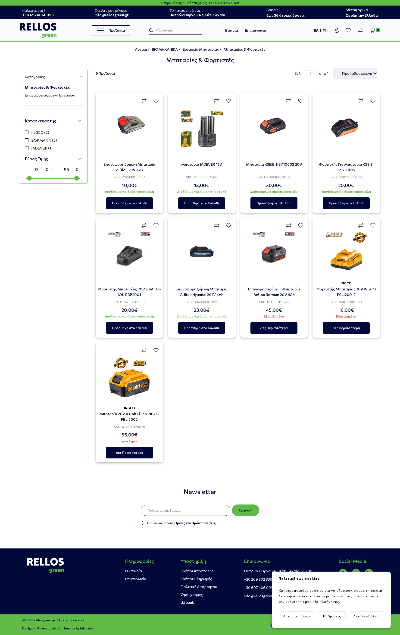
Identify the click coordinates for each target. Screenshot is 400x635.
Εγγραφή (245, 510)
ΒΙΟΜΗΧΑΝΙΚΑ (165, 49)
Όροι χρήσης (192, 594)
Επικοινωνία (255, 30)
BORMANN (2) (44, 140)
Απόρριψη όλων (297, 616)
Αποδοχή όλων (366, 616)
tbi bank (187, 602)
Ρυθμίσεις (332, 616)
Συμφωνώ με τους (181, 523)
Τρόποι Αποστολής (197, 571)
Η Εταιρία (133, 571)
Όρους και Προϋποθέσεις (195, 523)
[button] (54, 77)
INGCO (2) (40, 132)
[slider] (29, 178)
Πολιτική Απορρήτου (199, 586)
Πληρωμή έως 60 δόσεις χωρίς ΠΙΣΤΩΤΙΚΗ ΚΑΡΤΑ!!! (200, 3)
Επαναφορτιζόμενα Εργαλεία (50, 95)
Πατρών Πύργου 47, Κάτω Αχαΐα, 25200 (278, 571)
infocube (87, 628)
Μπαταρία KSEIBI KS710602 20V (274, 164)
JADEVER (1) (42, 148)
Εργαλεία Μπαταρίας (201, 49)
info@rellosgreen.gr (261, 596)
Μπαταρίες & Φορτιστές (244, 49)
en (325, 30)
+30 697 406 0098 (259, 587)
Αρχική (141, 49)
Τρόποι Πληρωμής (196, 578)
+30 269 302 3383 (259, 579)
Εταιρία (231, 30)
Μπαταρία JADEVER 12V (201, 164)
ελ (316, 30)
